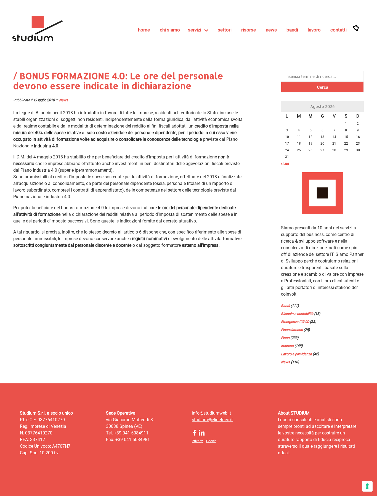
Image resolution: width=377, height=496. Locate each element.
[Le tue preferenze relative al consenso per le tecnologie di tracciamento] (367, 486)
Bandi (285, 306)
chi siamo (170, 30)
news (271, 30)
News (63, 100)
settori (225, 30)
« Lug (285, 164)
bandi (292, 30)
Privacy (197, 441)
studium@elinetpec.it (212, 419)
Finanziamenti (292, 330)
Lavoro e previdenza (296, 354)
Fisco (285, 338)
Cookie (211, 441)
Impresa (287, 346)
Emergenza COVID (295, 322)
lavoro (314, 30)
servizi (194, 30)
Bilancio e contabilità (297, 314)
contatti (338, 30)
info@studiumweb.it (211, 413)
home (144, 30)
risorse (248, 30)
